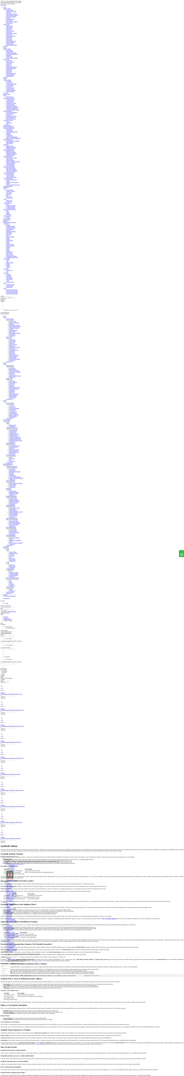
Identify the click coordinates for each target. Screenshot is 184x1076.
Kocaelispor (13, 222)
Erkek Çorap (9, 200)
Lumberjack (9, 916)
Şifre (2, 608)
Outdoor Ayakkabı (10, 898)
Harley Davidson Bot (11, 920)
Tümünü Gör (12, 335)
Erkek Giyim (6, 24)
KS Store (8, 883)
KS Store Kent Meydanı (11, 949)
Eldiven (8, 213)
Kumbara (8, 251)
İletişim (8, 931)
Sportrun (3, 692)
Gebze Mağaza (9, 947)
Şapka (7, 212)
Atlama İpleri (9, 129)
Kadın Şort (8, 65)
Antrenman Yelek (10, 104)
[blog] (10, 870)
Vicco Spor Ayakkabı (11, 909)
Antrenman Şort (10, 100)
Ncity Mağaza (9, 944)
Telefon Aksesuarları (11, 231)
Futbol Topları (9, 159)
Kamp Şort (8, 115)
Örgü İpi (8, 266)
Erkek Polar (9, 32)
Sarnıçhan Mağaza (10, 946)
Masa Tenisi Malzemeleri (9, 166)
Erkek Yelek (9, 38)
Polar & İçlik (9, 279)
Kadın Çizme (9, 56)
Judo (7, 124)
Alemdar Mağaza (10, 942)
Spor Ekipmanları (8, 126)
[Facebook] (12, 865)
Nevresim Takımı (10, 236)
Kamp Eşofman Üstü (11, 118)
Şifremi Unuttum (12, 611)
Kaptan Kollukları (10, 164)
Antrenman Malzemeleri (11, 137)
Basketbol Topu (10, 894)
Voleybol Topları (10, 174)
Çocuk (4, 78)
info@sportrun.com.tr (18, 864)
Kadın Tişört (9, 60)
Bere (7, 210)
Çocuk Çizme (9, 82)
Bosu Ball (8, 133)
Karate (7, 121)
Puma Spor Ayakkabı (11, 922)
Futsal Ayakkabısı (10, 19)
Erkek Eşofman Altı (10, 36)
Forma (4, 95)
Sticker (7, 248)
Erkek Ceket (9, 25)
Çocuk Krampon (10, 89)
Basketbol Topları (10, 151)
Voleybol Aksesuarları (11, 177)
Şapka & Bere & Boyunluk (9, 209)
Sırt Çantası (9, 194)
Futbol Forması (9, 96)
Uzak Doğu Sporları (8, 120)
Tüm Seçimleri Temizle (6, 633)
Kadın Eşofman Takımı (11, 67)
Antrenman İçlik (10, 102)
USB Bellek (9, 232)
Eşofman (8, 274)
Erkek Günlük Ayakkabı (11, 21)
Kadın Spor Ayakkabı (11, 52)
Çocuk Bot (8, 81)
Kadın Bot (8, 55)
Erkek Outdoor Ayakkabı (12, 15)
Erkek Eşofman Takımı (11, 33)
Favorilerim (6, 598)
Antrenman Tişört (10, 99)
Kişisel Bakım (9, 240)
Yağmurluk (8, 276)
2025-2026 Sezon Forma (12, 292)
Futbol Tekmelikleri (10, 162)
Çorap (4, 199)
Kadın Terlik (9, 50)
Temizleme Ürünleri (10, 205)
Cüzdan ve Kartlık (10, 191)
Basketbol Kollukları (11, 152)
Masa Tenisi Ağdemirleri (11, 170)
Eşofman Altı (9, 270)
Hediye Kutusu (9, 252)
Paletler (8, 181)
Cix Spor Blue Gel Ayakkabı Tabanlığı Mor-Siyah (12, 758)
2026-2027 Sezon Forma (12, 293)
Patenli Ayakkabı (10, 91)
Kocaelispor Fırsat (10, 928)
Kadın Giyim (6, 59)
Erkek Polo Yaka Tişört (11, 45)
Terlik (7, 249)
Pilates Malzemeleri (7, 139)
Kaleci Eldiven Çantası (11, 157)
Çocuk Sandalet (10, 85)
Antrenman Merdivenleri (12, 131)
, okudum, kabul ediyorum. (19, 959)
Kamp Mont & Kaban (11, 116)
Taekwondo (9, 122)
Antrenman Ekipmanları (8, 128)
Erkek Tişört (9, 28)
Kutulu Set (8, 230)
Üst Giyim (5, 273)
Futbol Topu (9, 884)
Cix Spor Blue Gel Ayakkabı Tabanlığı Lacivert (11, 694)
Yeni (3, 674)
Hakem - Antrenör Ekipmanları (13, 138)
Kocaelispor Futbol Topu (12, 257)
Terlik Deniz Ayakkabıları (12, 182)
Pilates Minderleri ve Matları (12, 140)
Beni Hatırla (5, 611)
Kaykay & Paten (7, 218)
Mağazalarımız (9, 929)
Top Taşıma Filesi (10, 165)
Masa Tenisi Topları (10, 168)
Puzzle (7, 243)
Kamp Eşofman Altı (10, 117)
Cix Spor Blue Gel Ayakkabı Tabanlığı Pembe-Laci (12, 726)
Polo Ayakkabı (9, 905)
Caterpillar (8, 911)
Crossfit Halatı (9, 135)
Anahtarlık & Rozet (10, 227)
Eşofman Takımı (10, 282)
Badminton (5, 144)
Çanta (4, 188)
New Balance (9, 912)
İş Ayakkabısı (9, 23)
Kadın (4, 47)
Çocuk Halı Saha (10, 87)
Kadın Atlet (9, 72)
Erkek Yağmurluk (10, 42)
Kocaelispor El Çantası (11, 256)
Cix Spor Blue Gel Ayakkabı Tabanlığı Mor (10, 774)
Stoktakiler (4, 671)
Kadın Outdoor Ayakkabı (12, 58)
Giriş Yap (3, 612)
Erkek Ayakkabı (7, 8)
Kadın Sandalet (9, 51)
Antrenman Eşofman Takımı (12, 109)
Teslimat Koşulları (10, 934)
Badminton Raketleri (11, 147)
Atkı (7, 261)
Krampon (8, 17)
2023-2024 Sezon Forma (12, 289)
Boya (7, 204)
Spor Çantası (9, 899)
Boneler (8, 183)
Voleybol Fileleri (10, 175)
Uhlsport (8, 907)
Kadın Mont (9, 69)
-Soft (85, 975)
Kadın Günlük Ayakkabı (11, 54)
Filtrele (2, 675)
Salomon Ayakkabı (10, 919)
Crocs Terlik (9, 915)
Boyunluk (8, 214)
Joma (7, 923)
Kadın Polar (9, 63)
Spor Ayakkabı (9, 887)
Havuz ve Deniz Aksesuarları (13, 185)
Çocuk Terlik (9, 86)
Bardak (8, 241)
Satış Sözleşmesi (10, 938)
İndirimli (4, 672)
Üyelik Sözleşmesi (10, 937)
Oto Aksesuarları (10, 229)
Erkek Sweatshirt (10, 30)
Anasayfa (5, 616)
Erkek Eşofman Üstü (11, 41)
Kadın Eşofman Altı (10, 68)
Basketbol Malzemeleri (8, 150)
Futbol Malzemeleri (7, 156)
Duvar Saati (9, 253)
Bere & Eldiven (9, 262)
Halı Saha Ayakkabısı (11, 16)
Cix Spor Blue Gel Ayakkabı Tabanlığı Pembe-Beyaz (13, 806)
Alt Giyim (5, 269)
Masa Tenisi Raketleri (11, 169)
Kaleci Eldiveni (9, 890)
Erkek (4, 7)
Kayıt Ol (8, 612)
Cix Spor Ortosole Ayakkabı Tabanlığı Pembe (11, 742)
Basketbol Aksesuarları (11, 153)
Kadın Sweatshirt (10, 62)
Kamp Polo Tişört (10, 113)
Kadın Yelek (9, 71)
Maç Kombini (6, 258)
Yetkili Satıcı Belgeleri (12, 880)
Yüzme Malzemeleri (8, 178)
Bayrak (8, 265)
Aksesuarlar (6, 187)
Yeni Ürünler (9, 925)
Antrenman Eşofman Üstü (12, 107)
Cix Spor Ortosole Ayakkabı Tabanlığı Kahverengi (12, 710)
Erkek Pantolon (9, 43)
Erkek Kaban (9, 39)
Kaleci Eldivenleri (10, 160)
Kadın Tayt (8, 64)
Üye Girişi (5, 603)
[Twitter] (11, 866)
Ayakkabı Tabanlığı (10, 207)
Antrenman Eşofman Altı (12, 108)
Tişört (4, 283)
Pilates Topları (9, 143)
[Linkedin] (11, 869)
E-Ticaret (88, 975)
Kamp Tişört (9, 287)
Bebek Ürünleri (9, 254)
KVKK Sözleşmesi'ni (13, 959)
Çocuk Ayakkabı (7, 80)
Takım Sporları (6, 94)
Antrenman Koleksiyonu (9, 98)
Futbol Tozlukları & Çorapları (13, 161)
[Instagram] (12, 867)
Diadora (8, 906)
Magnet (8, 239)
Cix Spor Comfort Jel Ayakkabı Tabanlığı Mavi (11, 822)
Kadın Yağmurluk (10, 74)
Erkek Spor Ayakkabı (11, 11)
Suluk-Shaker (9, 130)
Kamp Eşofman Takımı (11, 112)
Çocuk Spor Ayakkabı (11, 84)
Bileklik (8, 263)
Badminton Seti (9, 146)
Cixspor (36, 960)
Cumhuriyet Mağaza (11, 945)
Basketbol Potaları (10, 155)
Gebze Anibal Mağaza (11, 950)
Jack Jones (8, 918)
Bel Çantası (9, 196)
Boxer (7, 889)
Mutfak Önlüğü (9, 244)
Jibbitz (7, 217)
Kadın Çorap (9, 201)
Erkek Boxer (9, 34)
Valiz (7, 195)
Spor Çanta (8, 192)
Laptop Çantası (9, 190)
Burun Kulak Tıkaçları (11, 179)
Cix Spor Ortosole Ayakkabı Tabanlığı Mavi (11, 838)
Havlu (7, 235)
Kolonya (8, 247)
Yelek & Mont (9, 278)
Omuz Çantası (9, 197)
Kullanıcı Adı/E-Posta (5, 605)
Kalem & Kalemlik (10, 226)
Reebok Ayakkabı (10, 903)
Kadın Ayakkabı (7, 49)
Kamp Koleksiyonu (7, 111)
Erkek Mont (9, 37)
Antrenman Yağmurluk (11, 106)
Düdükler (8, 134)
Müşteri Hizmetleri (10, 932)
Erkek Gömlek (9, 27)
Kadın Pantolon (9, 76)
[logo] (3, 5)
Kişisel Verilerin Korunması (12, 933)
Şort (7, 271)
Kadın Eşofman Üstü (11, 73)
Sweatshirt (8, 275)
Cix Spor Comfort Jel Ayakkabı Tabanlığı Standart (12, 790)
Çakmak (8, 225)
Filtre (2, 677)
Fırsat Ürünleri (9, 927)
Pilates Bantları (9, 142)
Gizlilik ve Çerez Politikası (12, 936)
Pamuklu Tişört (9, 285)
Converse (8, 914)
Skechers (8, 910)
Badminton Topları (10, 148)
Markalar (5, 221)
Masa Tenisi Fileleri (10, 172)
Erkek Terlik (9, 20)
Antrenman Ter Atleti (11, 103)
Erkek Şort (8, 29)
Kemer (7, 238)
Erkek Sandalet (9, 10)
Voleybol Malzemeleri (8, 173)
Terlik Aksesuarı (7, 216)
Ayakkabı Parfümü (10, 208)
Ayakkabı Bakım (7, 203)
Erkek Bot (8, 12)
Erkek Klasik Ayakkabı (11, 14)
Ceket (7, 280)
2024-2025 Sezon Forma (12, 291)
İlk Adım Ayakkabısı (11, 90)
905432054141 (9, 864)
